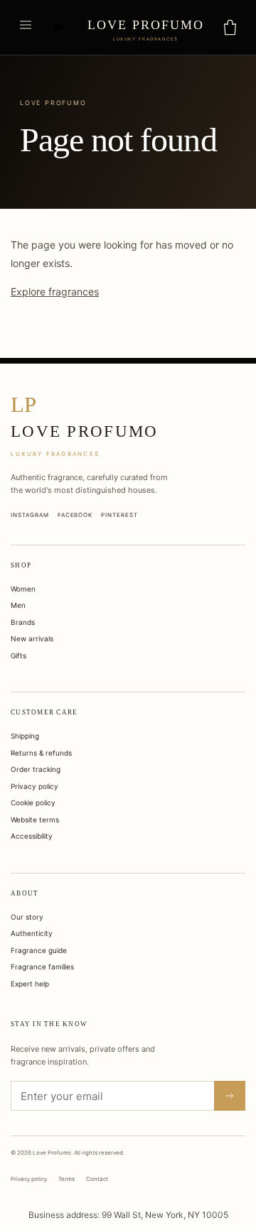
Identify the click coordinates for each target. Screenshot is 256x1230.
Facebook (75, 514)
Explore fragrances (55, 291)
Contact (97, 1178)
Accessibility (32, 836)
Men (18, 605)
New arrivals (32, 638)
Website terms (35, 819)
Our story (27, 917)
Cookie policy (33, 802)
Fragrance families (42, 966)
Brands (23, 622)
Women (23, 588)
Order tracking (35, 769)
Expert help (30, 983)
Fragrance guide (39, 950)
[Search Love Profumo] (58, 28)
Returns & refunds (41, 753)
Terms (66, 1178)
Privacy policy (34, 786)
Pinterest (119, 514)
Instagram (30, 514)
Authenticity (32, 933)
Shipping (25, 735)
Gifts (18, 655)
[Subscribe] (229, 1096)
